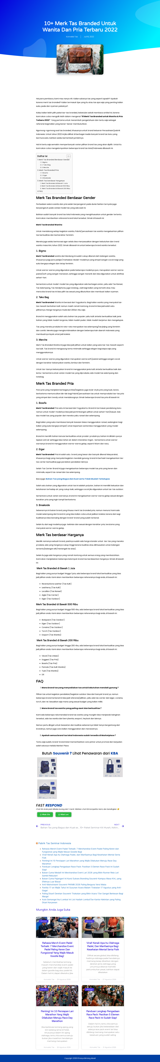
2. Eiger (44, 175)
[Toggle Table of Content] (67, 156)
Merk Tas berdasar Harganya (52, 181)
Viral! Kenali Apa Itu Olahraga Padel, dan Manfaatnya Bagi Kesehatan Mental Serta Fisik (103, 946)
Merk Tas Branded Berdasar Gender (54, 159)
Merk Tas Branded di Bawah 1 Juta (54, 183)
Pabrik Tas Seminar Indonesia (54, 843)
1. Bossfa (44, 173)
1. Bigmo (44, 162)
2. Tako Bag (46, 165)
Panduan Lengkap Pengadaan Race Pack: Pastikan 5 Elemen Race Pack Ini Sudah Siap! (102, 1014)
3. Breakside (46, 178)
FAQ (41, 191)
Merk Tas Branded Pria (49, 170)
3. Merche (45, 167)
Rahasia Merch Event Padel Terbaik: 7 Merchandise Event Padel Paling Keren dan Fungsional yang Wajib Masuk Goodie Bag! (57, 950)
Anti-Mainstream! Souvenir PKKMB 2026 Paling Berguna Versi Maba (74, 884)
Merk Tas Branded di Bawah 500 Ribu (56, 186)
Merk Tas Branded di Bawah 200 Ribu (56, 188)
